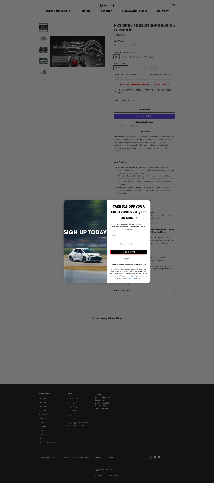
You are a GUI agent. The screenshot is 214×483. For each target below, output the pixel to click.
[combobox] (114, 244)
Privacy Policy (132, 278)
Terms (139, 278)
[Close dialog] (148, 202)
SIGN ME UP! (129, 252)
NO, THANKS (129, 259)
